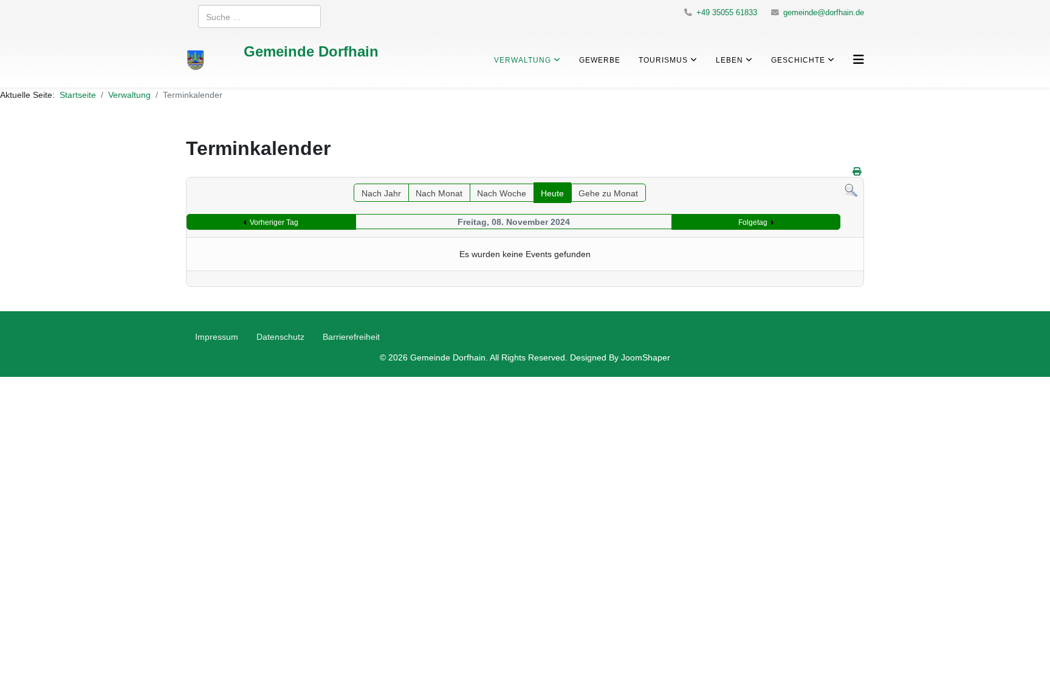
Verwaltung (522, 60)
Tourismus (663, 60)
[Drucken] (857, 171)
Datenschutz (280, 336)
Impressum (216, 336)
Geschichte (798, 60)
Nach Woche (501, 193)
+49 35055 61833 (726, 12)
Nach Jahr (381, 193)
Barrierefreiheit (351, 336)
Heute (552, 193)
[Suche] (851, 191)
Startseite (78, 94)
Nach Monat (439, 193)
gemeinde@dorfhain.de (823, 12)
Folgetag (752, 222)
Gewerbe (599, 60)
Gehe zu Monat (608, 193)
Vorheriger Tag (274, 222)
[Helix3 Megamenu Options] (858, 59)
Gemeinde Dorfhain (311, 51)
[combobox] (259, 16)
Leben (729, 60)
